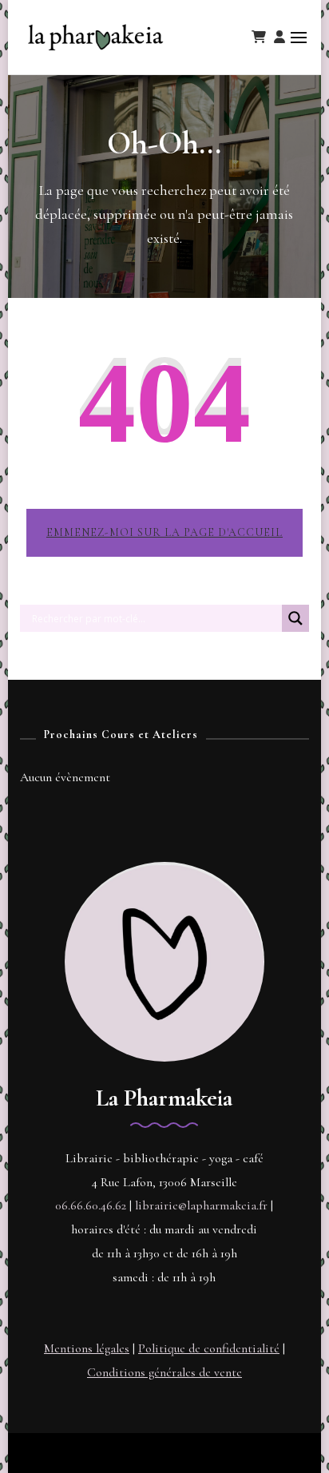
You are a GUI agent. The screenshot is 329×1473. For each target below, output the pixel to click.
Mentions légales (86, 1348)
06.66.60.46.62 (90, 1205)
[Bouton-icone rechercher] (295, 625)
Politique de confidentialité (208, 1348)
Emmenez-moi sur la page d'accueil (164, 532)
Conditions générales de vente (164, 1372)
